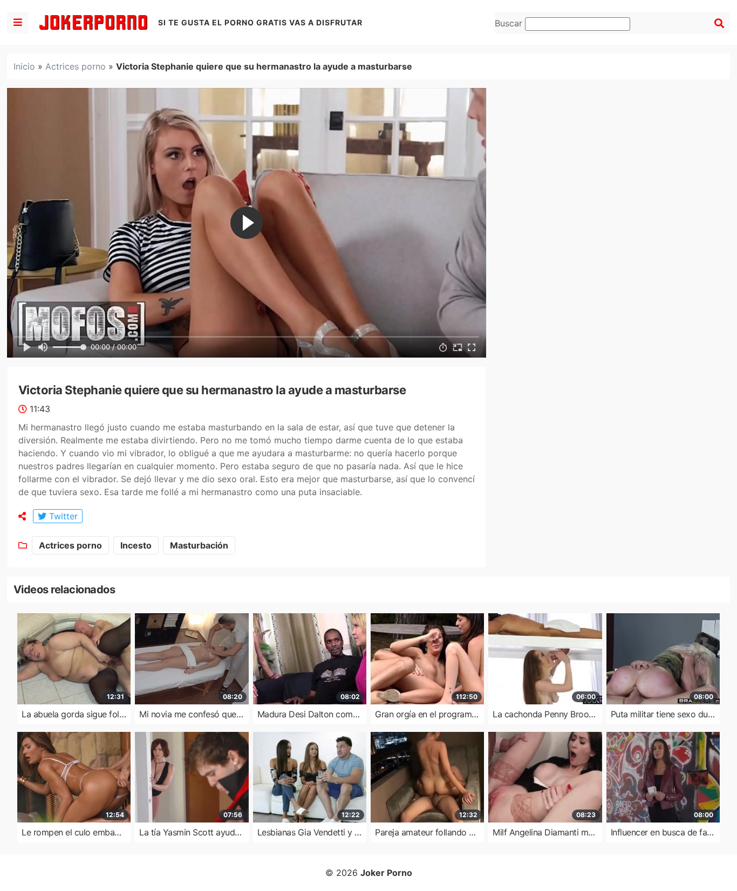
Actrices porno (75, 66)
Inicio (24, 66)
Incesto (136, 545)
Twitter (62, 516)
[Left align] (18, 22)
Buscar (510, 23)
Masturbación (199, 545)
